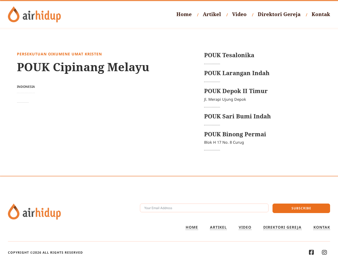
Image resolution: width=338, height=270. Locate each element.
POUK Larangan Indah (237, 73)
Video (239, 14)
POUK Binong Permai (235, 134)
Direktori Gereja (279, 14)
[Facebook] (311, 252)
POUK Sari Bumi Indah (237, 116)
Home (184, 14)
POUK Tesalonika (229, 55)
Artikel (212, 14)
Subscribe (301, 208)
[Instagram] (324, 252)
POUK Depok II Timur (236, 91)
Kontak (321, 14)
